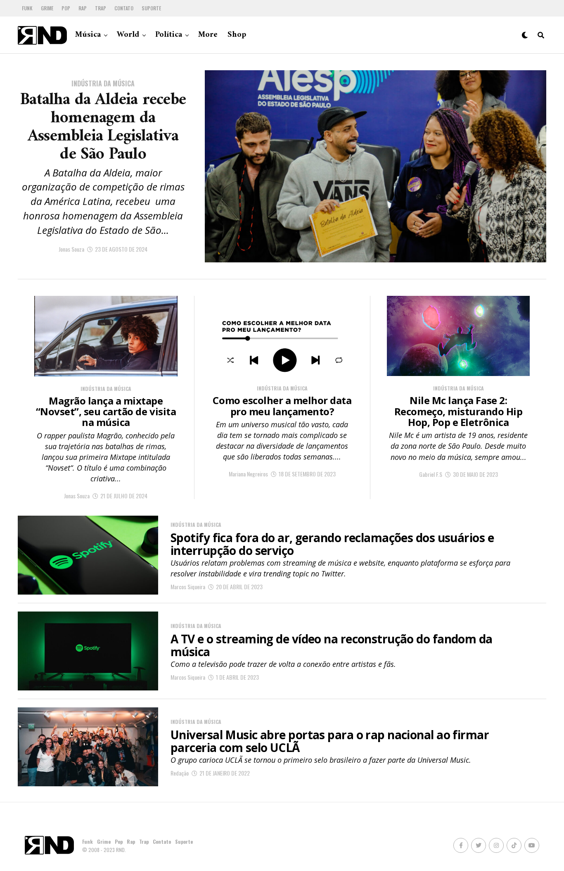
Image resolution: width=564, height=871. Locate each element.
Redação (180, 773)
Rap (82, 8)
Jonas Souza (71, 249)
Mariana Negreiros (248, 473)
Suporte (151, 8)
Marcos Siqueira (188, 586)
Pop (66, 8)
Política (168, 35)
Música (88, 35)
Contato (123, 8)
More (208, 35)
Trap (100, 8)
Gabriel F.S (430, 474)
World (128, 35)
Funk (27, 8)
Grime (47, 8)
